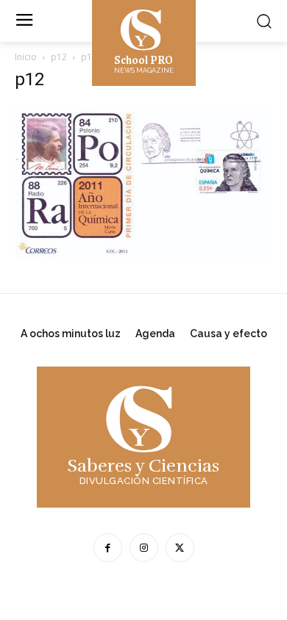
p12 (59, 57)
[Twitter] (180, 547)
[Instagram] (144, 547)
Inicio (26, 57)
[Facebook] (107, 547)
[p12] (143, 258)
